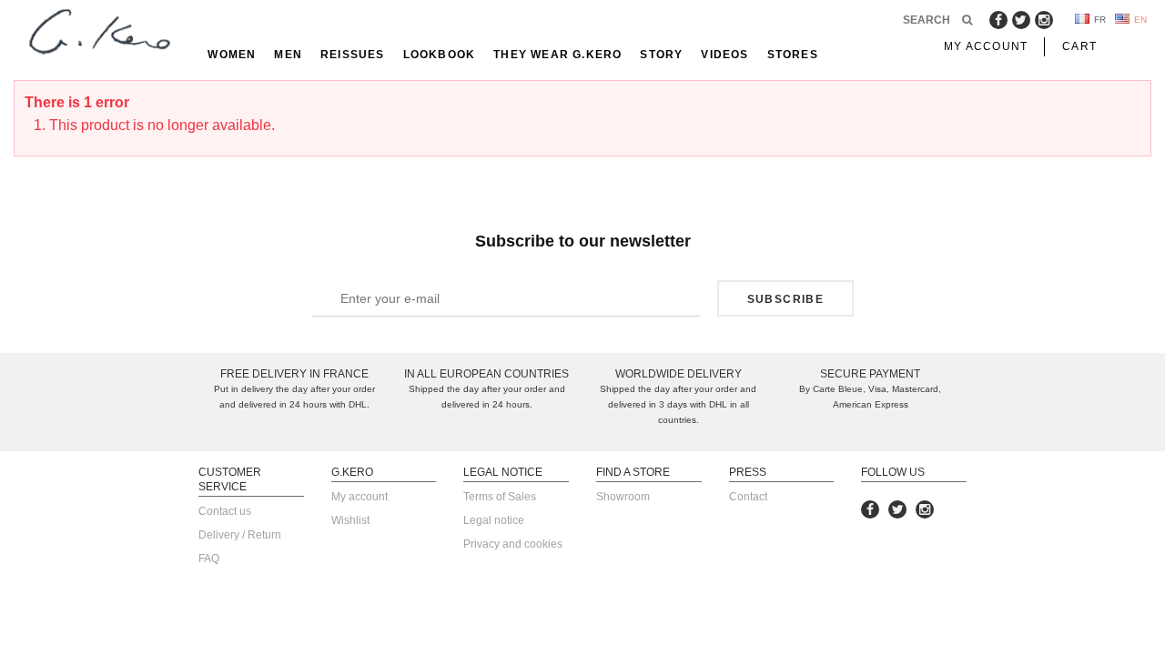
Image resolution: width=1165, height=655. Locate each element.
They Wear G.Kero (557, 54)
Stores (792, 54)
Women (232, 54)
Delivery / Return (239, 535)
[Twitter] (1021, 20)
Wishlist (350, 520)
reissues (352, 54)
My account (359, 496)
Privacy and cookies (512, 544)
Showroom (623, 496)
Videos (724, 54)
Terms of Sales (499, 496)
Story (661, 54)
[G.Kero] (97, 33)
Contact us (224, 511)
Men (288, 54)
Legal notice (493, 520)
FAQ (208, 558)
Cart (1079, 46)
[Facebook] (998, 20)
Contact (748, 496)
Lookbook (439, 54)
